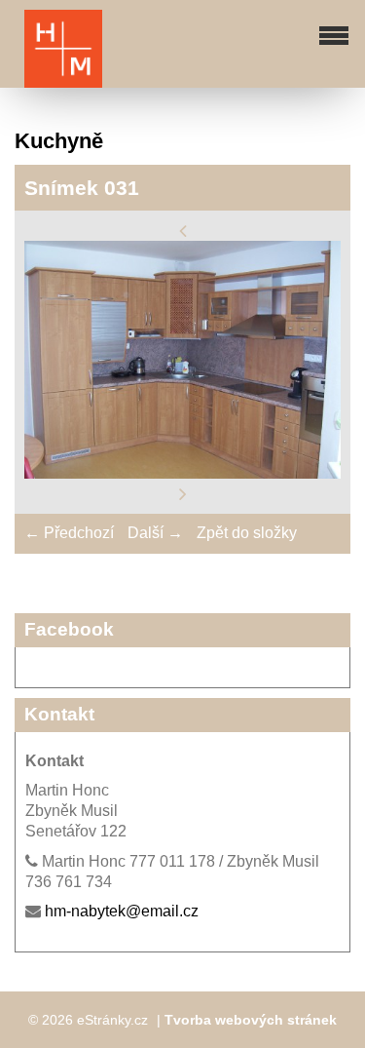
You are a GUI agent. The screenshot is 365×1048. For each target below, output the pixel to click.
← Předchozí (69, 532)
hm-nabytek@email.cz (122, 911)
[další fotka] (183, 493)
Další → (155, 532)
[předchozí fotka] (183, 229)
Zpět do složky (247, 532)
